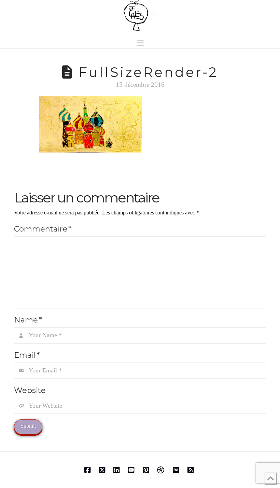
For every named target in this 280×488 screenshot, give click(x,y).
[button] (140, 43)
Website (30, 390)
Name (28, 320)
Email (27, 355)
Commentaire (42, 229)
